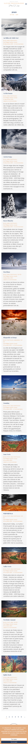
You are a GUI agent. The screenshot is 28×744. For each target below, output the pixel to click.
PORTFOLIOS (13, 40)
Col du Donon (7, 93)
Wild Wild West (8, 514)
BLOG (4, 40)
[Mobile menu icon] (26, 3)
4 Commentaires (17, 345)
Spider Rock (7, 675)
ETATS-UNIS (10, 406)
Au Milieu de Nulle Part (11, 38)
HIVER (8, 40)
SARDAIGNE (17, 340)
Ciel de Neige (7, 157)
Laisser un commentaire (10, 101)
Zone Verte (7, 454)
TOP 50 (19, 274)
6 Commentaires (18, 227)
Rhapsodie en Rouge (10, 338)
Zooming (6, 403)
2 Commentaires (18, 44)
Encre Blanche (8, 221)
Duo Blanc (6, 272)
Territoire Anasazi (9, 620)
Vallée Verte (7, 566)
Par (10, 42)
